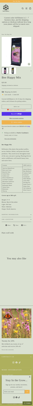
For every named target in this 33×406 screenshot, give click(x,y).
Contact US (8, 357)
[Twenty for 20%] (16, 323)
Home (3, 34)
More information (12, 370)
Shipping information (10, 214)
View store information (10, 138)
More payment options (16, 118)
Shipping (4, 85)
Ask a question (7, 219)
